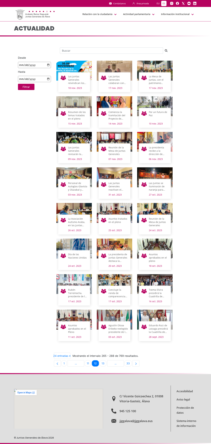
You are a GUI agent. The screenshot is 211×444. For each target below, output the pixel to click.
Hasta (21, 71)
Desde (22, 57)
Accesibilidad (185, 391)
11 (89, 364)
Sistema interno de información (186, 423)
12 (96, 364)
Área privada (142, 3)
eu (158, 3)
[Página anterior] (57, 363)
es (164, 3)
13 (104, 364)
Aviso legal (183, 399)
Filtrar (26, 87)
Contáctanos (119, 3)
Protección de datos (185, 410)
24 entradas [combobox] (61, 355)
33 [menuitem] (129, 364)
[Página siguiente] (136, 363)
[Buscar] (166, 50)
